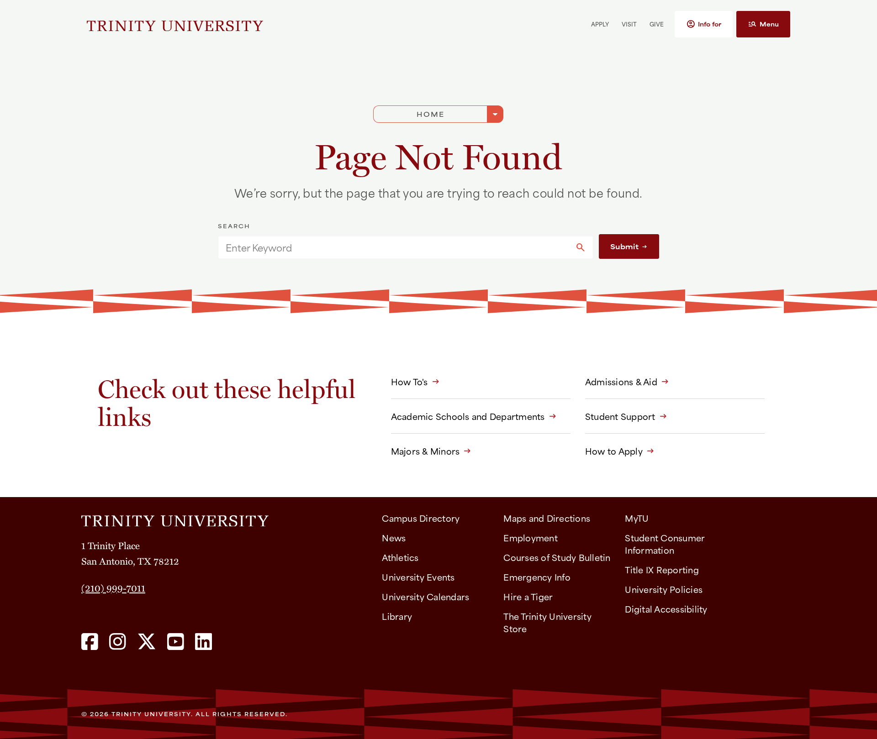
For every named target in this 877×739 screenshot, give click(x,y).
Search (234, 226)
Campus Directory (421, 517)
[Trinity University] (175, 24)
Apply (600, 23)
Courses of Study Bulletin (556, 557)
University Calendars (425, 596)
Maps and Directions (546, 517)
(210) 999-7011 (113, 587)
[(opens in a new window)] (89, 642)
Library (397, 616)
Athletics (400, 557)
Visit (629, 23)
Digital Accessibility (666, 608)
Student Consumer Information (665, 543)
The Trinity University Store (547, 622)
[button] (704, 24)
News (394, 537)
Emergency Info (537, 576)
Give (657, 23)
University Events (418, 576)
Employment (530, 537)
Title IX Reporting (662, 569)
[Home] (224, 517)
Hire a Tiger (528, 596)
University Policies (664, 589)
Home (430, 114)
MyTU (637, 517)
